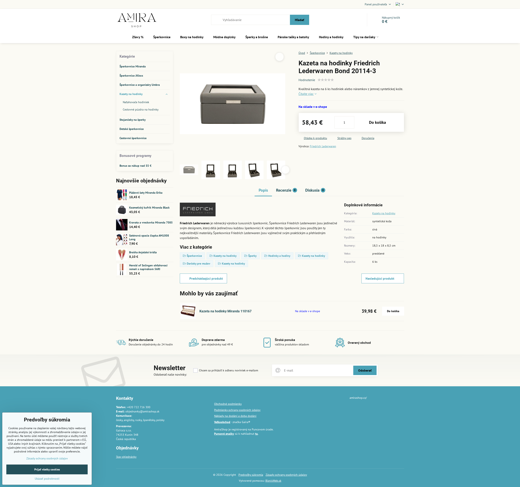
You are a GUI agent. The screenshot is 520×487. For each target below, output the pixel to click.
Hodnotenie (307, 80)
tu (256, 434)
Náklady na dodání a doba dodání (235, 416)
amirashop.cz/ (358, 398)
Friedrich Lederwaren (323, 146)
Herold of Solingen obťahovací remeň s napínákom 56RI (148, 267)
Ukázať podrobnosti (47, 478)
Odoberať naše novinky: (170, 374)
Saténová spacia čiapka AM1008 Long (149, 237)
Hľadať (299, 20)
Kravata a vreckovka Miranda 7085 (151, 222)
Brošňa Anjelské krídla (143, 252)
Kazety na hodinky (383, 213)
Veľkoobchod (222, 422)
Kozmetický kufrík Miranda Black (149, 207)
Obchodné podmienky (228, 404)
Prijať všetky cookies (47, 469)
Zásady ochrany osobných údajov (286, 475)
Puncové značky (224, 434)
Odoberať (365, 370)
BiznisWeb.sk (273, 481)
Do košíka (377, 122)
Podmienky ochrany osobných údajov (237, 410)
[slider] (326, 80)
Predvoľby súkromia (250, 475)
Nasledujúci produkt (380, 278)
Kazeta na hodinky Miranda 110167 (225, 311)
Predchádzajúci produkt (206, 278)
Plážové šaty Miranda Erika (145, 192)
